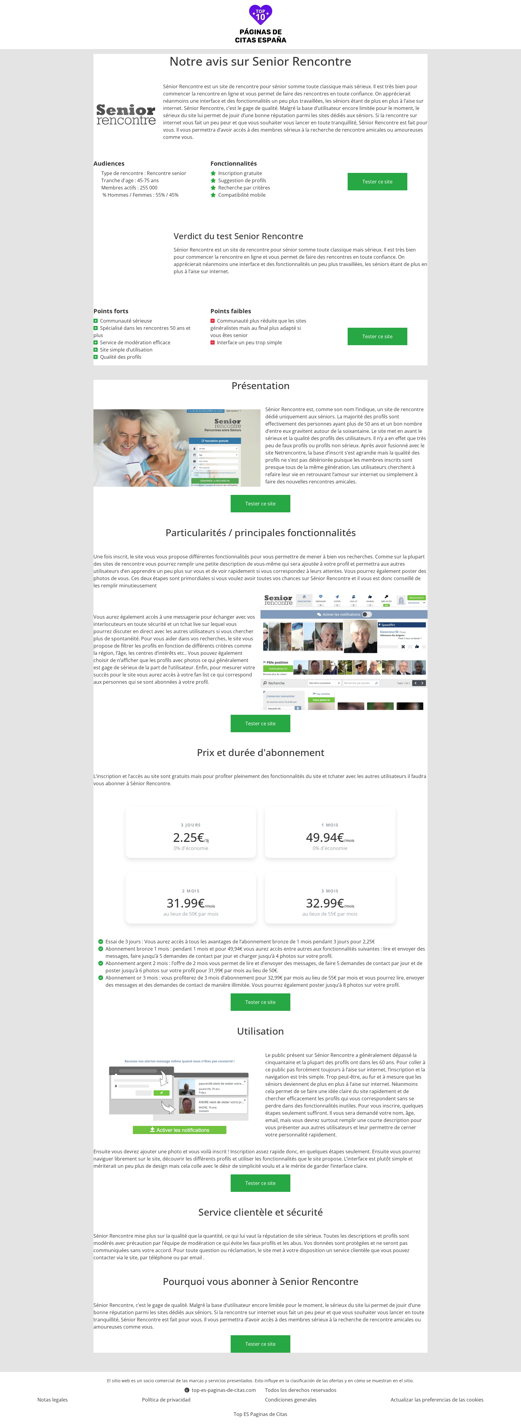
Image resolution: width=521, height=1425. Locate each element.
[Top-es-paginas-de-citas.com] (261, 24)
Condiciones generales (291, 1399)
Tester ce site (377, 181)
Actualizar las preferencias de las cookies (437, 1399)
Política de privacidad (166, 1399)
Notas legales (52, 1399)
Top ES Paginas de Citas (260, 1414)
